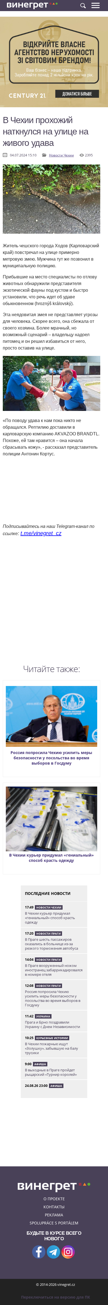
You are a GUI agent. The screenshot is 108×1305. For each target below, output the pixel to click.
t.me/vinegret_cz (40, 533)
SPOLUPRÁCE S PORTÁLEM (54, 1223)
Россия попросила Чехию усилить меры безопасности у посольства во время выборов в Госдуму (51, 758)
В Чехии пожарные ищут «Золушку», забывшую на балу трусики (51, 1048)
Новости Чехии (61, 155)
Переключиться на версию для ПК (55, 1297)
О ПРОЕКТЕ (54, 1198)
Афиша (40, 1064)
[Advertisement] (54, 602)
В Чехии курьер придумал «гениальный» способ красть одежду (51, 857)
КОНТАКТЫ (54, 1206)
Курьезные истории (52, 1038)
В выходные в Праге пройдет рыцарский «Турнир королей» (51, 1072)
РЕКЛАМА (54, 1214)
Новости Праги (48, 933)
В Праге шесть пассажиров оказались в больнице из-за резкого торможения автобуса (51, 944)
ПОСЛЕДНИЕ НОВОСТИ (48, 893)
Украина (43, 1016)
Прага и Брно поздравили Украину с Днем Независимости (52, 1024)
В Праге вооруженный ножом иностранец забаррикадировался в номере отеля (54, 970)
